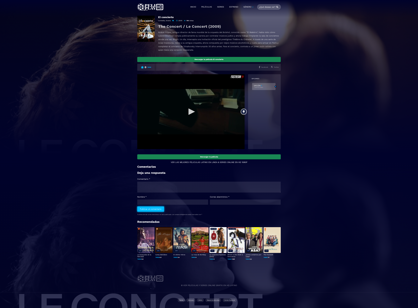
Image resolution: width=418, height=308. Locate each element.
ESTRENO (233, 7)
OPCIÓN (258, 86)
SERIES (220, 7)
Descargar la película (209, 157)
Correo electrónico (219, 197)
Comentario (143, 179)
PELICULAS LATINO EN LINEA (203, 162)
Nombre (142, 197)
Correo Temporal (229, 300)
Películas (191, 300)
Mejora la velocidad (213, 300)
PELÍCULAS (206, 7)
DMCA (200, 300)
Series (181, 300)
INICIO (193, 7)
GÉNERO (247, 7)
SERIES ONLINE (227, 162)
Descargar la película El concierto (209, 59)
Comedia (161, 20)
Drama (168, 20)
